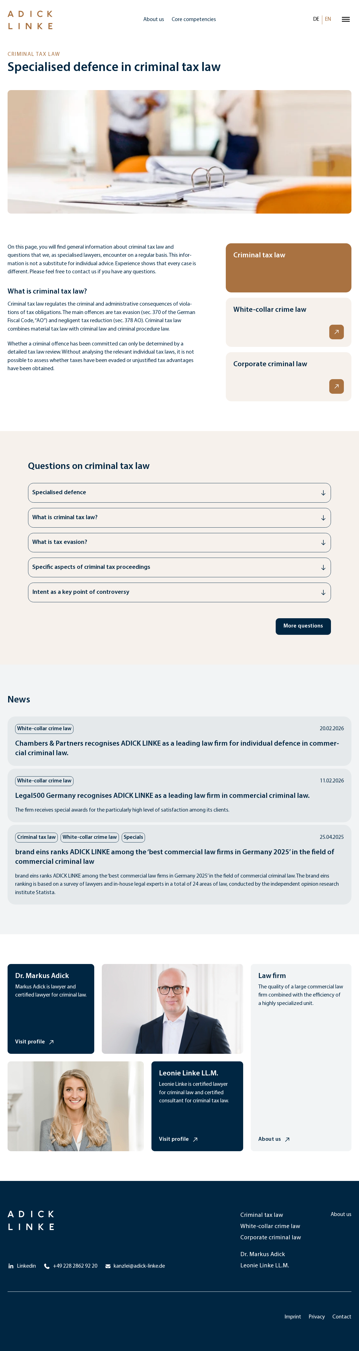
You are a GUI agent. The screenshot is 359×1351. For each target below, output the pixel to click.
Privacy (317, 1317)
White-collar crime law (270, 1226)
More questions (303, 626)
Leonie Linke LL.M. (264, 1266)
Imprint (293, 1317)
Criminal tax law (261, 1215)
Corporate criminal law (270, 1238)
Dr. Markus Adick (262, 1254)
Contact (341, 1317)
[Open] (346, 20)
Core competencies (194, 19)
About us (153, 19)
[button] (179, 492)
